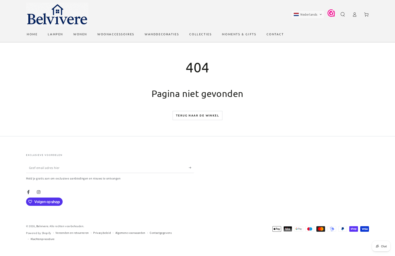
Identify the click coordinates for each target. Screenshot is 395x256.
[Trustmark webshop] (331, 15)
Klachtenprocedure (43, 239)
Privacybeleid (102, 232)
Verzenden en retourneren (72, 232)
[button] (308, 14)
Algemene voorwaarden (130, 232)
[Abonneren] (191, 168)
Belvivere (42, 226)
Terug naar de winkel (197, 115)
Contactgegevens (161, 232)
